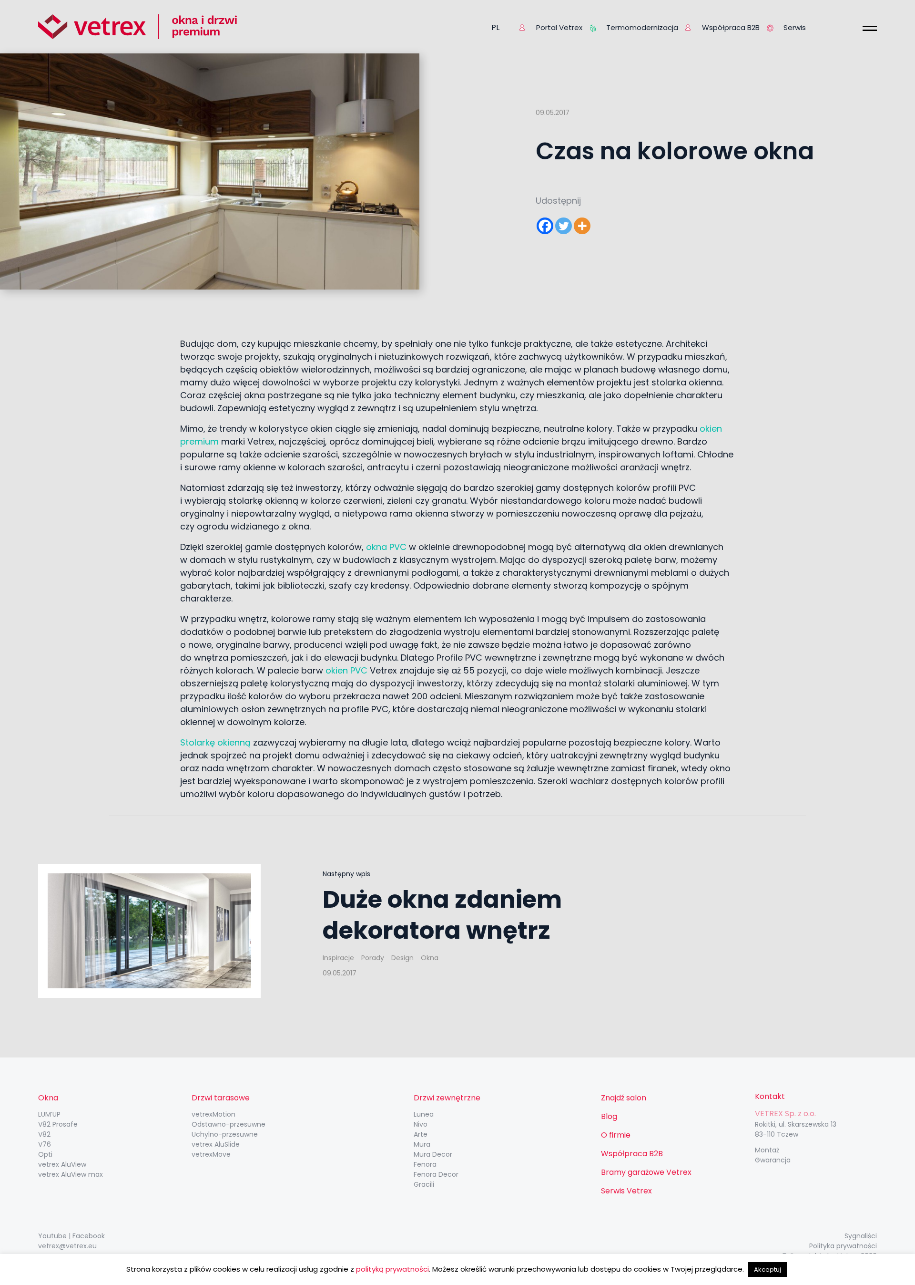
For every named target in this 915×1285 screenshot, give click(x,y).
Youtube (52, 1236)
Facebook (88, 1236)
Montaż (767, 1150)
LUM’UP (49, 1114)
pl (495, 27)
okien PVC (346, 670)
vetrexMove (211, 1154)
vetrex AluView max (70, 1174)
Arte (420, 1134)
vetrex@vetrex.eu (67, 1246)
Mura (422, 1144)
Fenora (425, 1164)
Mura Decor (433, 1154)
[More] (582, 226)
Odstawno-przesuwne (228, 1124)
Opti (45, 1154)
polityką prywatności (392, 1269)
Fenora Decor (436, 1174)
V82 (44, 1134)
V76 (44, 1144)
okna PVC (386, 547)
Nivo (420, 1124)
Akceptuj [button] (767, 1269)
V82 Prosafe (58, 1124)
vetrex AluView (62, 1164)
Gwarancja (773, 1160)
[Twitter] (563, 226)
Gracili (424, 1184)
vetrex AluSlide (216, 1144)
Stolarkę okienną (215, 742)
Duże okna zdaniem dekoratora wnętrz (442, 914)
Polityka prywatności (843, 1246)
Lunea (424, 1114)
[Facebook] (545, 226)
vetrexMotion (213, 1114)
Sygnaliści (860, 1236)
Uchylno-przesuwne (225, 1134)
